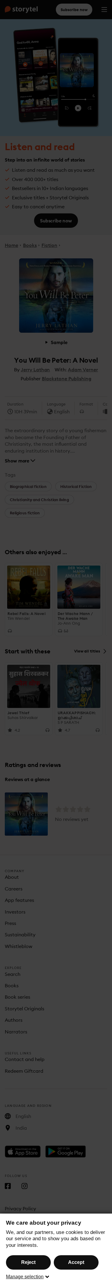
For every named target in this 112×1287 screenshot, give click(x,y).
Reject (28, 1262)
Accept (76, 1262)
